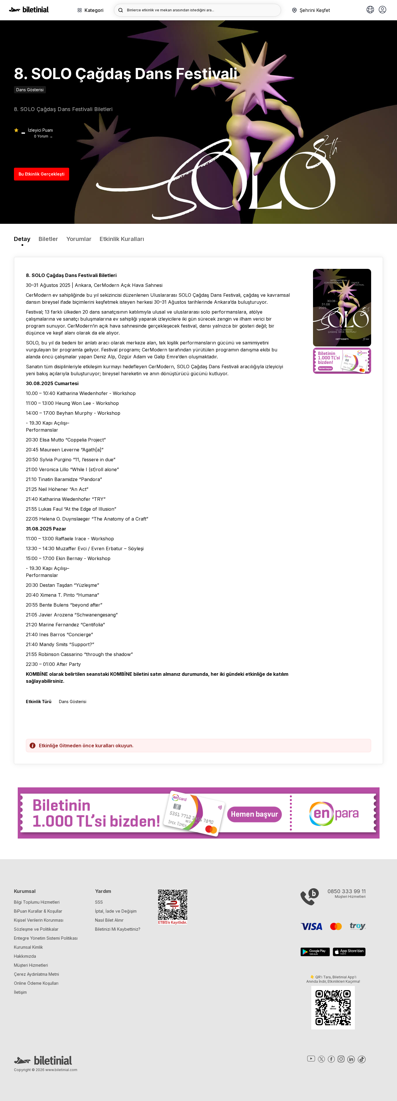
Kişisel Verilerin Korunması (38, 920)
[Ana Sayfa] (29, 11)
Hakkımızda (25, 956)
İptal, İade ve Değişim (116, 911)
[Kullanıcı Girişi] (382, 10)
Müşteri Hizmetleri (31, 965)
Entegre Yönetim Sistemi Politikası (46, 938)
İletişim (20, 992)
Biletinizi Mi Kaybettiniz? (117, 929)
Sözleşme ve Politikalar (36, 929)
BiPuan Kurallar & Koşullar (38, 911)
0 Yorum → (43, 136)
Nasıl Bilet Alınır (109, 920)
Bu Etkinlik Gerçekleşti (42, 173)
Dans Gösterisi (30, 89)
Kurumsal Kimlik (28, 947)
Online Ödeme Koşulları (36, 983)
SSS (99, 902)
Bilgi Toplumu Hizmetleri (37, 902)
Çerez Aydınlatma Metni (36, 974)
